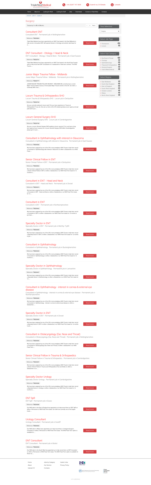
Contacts (104, 12)
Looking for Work (48, 12)
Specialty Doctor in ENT (38, 223)
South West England (108, 88)
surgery (39, 15)
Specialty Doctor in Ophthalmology (44, 265)
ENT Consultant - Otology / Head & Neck (47, 53)
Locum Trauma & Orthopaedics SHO (45, 95)
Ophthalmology (107, 63)
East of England (107, 86)
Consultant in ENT (35, 202)
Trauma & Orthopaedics (109, 65)
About (30, 465)
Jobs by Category (49, 462)
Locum (104, 46)
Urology (104, 60)
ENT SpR (30, 398)
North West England (108, 95)
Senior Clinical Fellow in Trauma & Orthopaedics (51, 355)
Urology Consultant (36, 419)
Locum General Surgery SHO (41, 117)
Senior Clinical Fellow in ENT (41, 159)
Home (30, 12)
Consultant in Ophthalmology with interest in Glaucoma (55, 138)
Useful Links (64, 462)
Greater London (107, 91)
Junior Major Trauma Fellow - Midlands (46, 74)
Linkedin (118, 4)
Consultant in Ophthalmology (41, 244)
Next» (94, 25)
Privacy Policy (64, 465)
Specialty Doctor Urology (39, 376)
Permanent (105, 43)
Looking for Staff (61, 12)
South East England (108, 84)
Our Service (47, 465)
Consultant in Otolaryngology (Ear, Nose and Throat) (53, 334)
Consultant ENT (34, 31)
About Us (37, 12)
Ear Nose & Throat (107, 58)
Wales (104, 93)
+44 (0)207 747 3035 (73, 4)
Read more (90, 43)
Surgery (103, 31)
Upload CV (31, 468)
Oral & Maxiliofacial (108, 69)
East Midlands (106, 82)
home (28, 15)
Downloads (79, 12)
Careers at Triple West (91, 12)
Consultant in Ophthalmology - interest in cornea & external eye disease (59, 288)
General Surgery (107, 67)
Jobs (70, 12)
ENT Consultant (34, 440)
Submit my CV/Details (97, 4)
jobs (33, 15)
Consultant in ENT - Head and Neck (44, 180)
